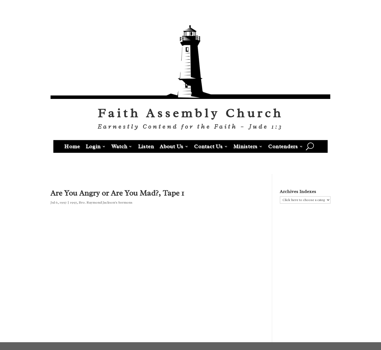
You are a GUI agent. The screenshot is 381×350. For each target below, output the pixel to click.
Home (72, 146)
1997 (73, 202)
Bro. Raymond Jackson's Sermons (105, 202)
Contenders (283, 146)
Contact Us (208, 146)
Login (93, 146)
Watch (119, 146)
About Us (172, 146)
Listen (146, 146)
